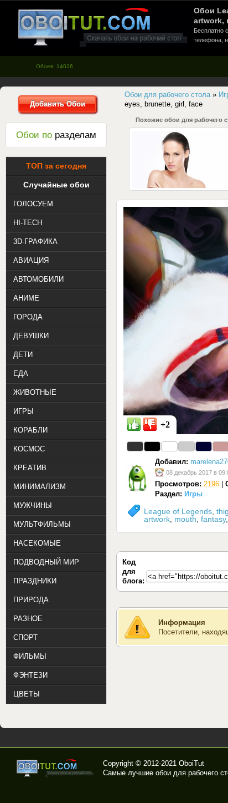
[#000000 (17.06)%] (152, 446)
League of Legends (178, 511)
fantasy (213, 519)
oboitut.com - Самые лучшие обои (56, 768)
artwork (157, 519)
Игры (193, 494)
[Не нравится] (150, 424)
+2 (165, 424)
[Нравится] (134, 424)
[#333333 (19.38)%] (135, 446)
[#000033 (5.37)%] (203, 446)
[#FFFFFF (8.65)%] (169, 446)
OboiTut (191, 763)
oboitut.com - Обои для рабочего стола (102, 27)
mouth (185, 519)
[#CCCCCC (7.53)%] (186, 446)
